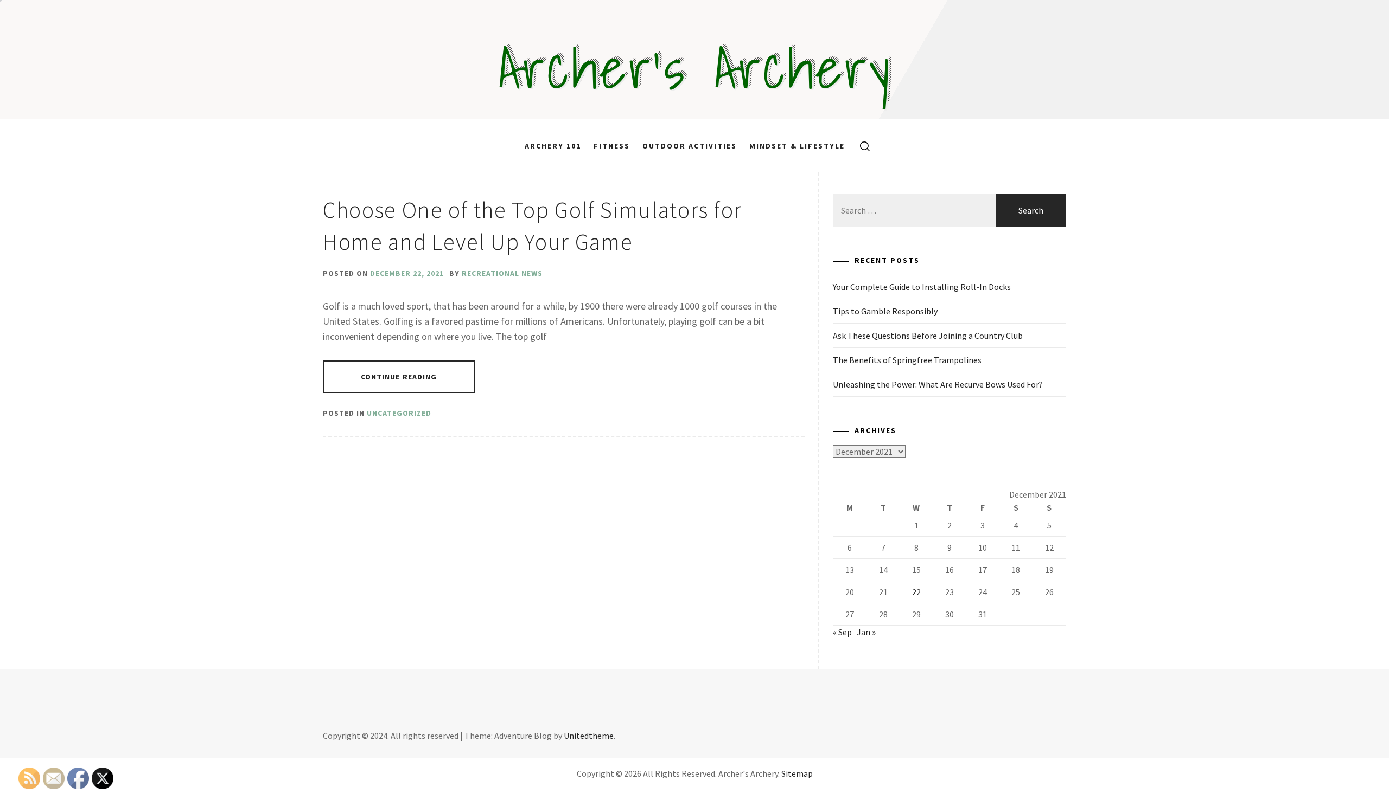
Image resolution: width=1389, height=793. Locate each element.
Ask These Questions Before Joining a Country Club (928, 335)
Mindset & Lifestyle (797, 146)
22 (916, 591)
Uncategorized (399, 413)
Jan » (866, 632)
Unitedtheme (589, 735)
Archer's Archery (694, 67)
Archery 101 (553, 146)
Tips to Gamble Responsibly (885, 311)
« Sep (842, 632)
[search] (861, 146)
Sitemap (797, 773)
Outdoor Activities (689, 146)
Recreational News (502, 273)
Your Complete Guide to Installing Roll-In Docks (922, 286)
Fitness (612, 146)
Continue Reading (399, 377)
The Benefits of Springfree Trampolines (907, 359)
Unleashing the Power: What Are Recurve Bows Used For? (938, 384)
